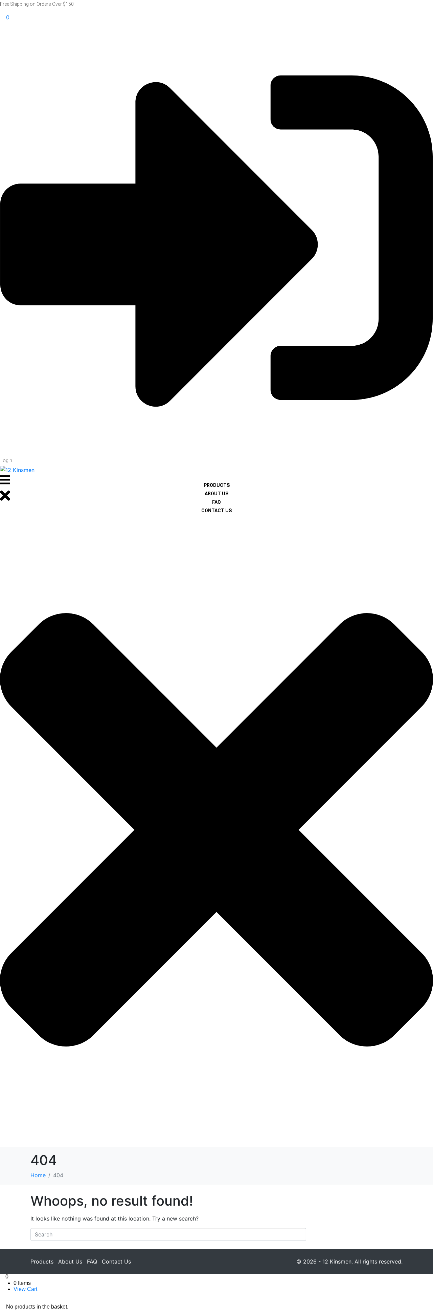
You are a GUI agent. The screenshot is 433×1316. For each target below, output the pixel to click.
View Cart (25, 1289)
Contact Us (116, 1261)
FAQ (92, 1261)
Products (41, 1261)
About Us (70, 1261)
